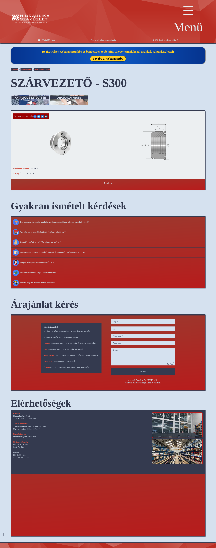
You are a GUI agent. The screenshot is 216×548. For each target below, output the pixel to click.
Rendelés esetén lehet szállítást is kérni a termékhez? (40, 242)
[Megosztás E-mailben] (46, 116)
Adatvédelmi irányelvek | (135, 383)
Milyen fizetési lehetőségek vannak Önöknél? (38, 272)
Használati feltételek (153, 383)
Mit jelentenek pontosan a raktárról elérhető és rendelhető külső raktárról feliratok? (52, 252)
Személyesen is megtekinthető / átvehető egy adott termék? (43, 232)
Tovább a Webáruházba (108, 58)
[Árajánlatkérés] (69, 102)
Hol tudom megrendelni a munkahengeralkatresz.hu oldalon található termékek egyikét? (54, 222)
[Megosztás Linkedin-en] (43, 116)
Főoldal (14, 69)
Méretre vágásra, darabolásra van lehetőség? (37, 282)
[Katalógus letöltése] (30, 102)
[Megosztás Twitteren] (39, 116)
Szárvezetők (26, 69)
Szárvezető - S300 (42, 69)
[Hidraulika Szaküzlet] (30, 18)
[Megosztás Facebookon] (35, 116)
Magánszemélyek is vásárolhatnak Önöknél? (37, 262)
